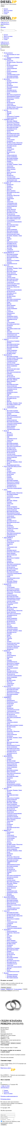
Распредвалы (10, 99)
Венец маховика (11, 169)
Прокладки (10, 187)
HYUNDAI (7, 79)
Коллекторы (10, 530)
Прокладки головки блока (14, 904)
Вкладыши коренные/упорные (15, 725)
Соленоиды (10, 163)
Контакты (6, 12)
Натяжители (10, 175)
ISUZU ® (6, 430)
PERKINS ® (7, 830)
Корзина (3, 27)
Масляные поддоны (12, 212)
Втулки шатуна (11, 102)
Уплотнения (10, 66)
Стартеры (9, 638)
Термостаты (10, 60)
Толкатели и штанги (12, 629)
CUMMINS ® (7, 183)
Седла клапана (11, 139)
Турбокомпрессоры (12, 180)
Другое (9, 70)
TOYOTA (6, 56)
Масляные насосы (11, 90)
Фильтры (9, 193)
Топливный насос (11, 485)
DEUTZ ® (6, 265)
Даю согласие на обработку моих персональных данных (10, 1122)
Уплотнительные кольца (13, 74)
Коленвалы (10, 85)
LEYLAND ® (7, 686)
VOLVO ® (6, 911)
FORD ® (6, 339)
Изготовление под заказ (13, 54)
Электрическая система (13, 251)
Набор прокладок (11, 903)
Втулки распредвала (12, 65)
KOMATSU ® (7, 584)
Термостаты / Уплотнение (14, 592)
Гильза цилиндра (11, 105)
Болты (8, 63)
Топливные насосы (12, 128)
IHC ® (5, 409)
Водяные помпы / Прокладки (14, 62)
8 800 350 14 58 (5, 22)
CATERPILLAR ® (8, 119)
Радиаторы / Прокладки (13, 124)
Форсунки (9, 681)
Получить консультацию (7, 1057)
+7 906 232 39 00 (5, 1086)
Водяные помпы (11, 211)
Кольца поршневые (12, 71)
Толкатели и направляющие (14, 144)
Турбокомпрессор (11, 711)
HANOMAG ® (8, 355)
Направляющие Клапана (13, 96)
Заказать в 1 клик (5, 1043)
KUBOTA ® (7, 650)
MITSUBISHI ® (8, 756)
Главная (3, 989)
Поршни (9, 73)
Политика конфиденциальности (9, 1096)
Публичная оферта (5, 1099)
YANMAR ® (7, 929)
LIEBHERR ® (7, 697)
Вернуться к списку (6, 1068)
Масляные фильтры (12, 976)
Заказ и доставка (8, 10)
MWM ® (6, 788)
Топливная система (12, 204)
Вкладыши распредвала (13, 133)
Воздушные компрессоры (13, 181)
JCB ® (5, 489)
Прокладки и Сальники (13, 57)
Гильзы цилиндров (12, 68)
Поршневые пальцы (12, 159)
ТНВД (8, 200)
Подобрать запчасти (6, 987)
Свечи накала (10, 149)
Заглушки (9, 248)
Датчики (9, 150)
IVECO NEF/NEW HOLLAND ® (12, 466)
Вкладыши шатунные (12, 77)
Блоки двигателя (11, 172)
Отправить (3, 1124)
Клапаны (9, 88)
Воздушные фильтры (12, 977)
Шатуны (9, 84)
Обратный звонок (5, 16)
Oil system (9, 729)
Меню (2, 6)
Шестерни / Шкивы (12, 121)
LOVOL (6, 110)
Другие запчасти (8, 53)
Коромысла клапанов (12, 136)
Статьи (5, 13)
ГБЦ (8, 114)
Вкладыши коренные (12, 76)
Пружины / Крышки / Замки (14, 164)
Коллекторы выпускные (13, 135)
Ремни (8, 101)
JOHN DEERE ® (8, 537)
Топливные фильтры (12, 974)
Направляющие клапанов (13, 598)
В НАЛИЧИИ (7, 59)
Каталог (6, 9)
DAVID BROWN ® (9, 252)
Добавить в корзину (15, 1043)
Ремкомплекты (11, 167)
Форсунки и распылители (14, 94)
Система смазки (11, 176)
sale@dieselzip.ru (5, 24)
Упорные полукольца (12, 528)
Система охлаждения (12, 338)
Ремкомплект (10, 832)
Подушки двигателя (12, 280)
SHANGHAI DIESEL (9, 897)
